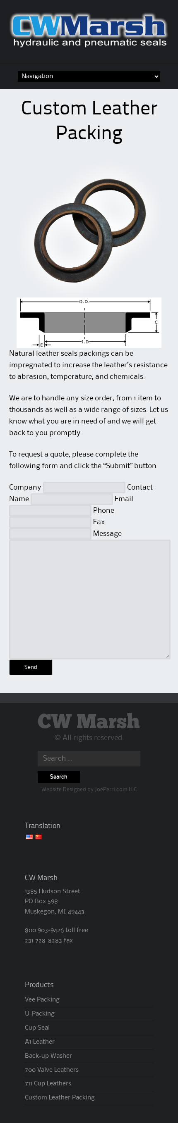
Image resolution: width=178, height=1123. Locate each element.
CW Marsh (89, 722)
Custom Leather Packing (60, 1098)
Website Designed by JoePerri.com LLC (89, 789)
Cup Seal (37, 1028)
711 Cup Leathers (48, 1084)
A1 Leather (40, 1042)
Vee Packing (42, 1000)
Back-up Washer (48, 1056)
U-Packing (40, 1014)
